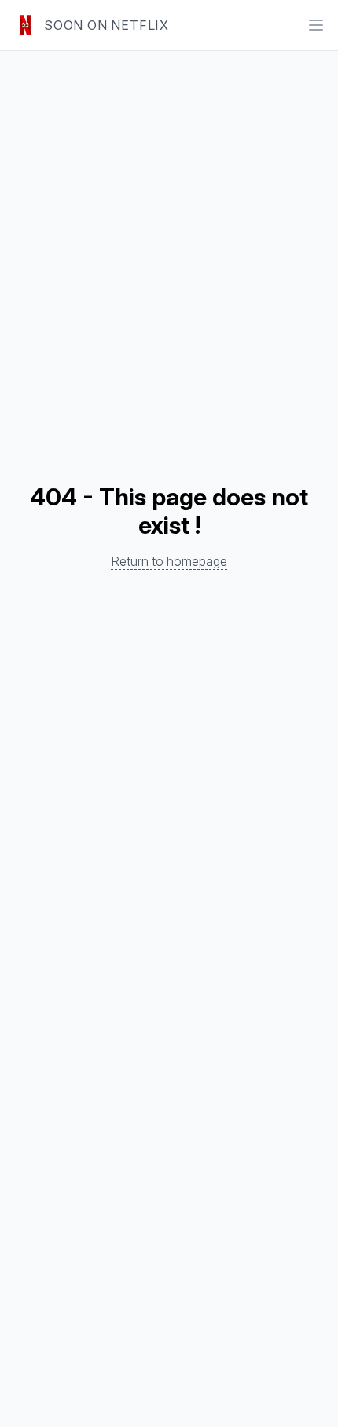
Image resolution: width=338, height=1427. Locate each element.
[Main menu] (316, 25)
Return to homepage (169, 561)
